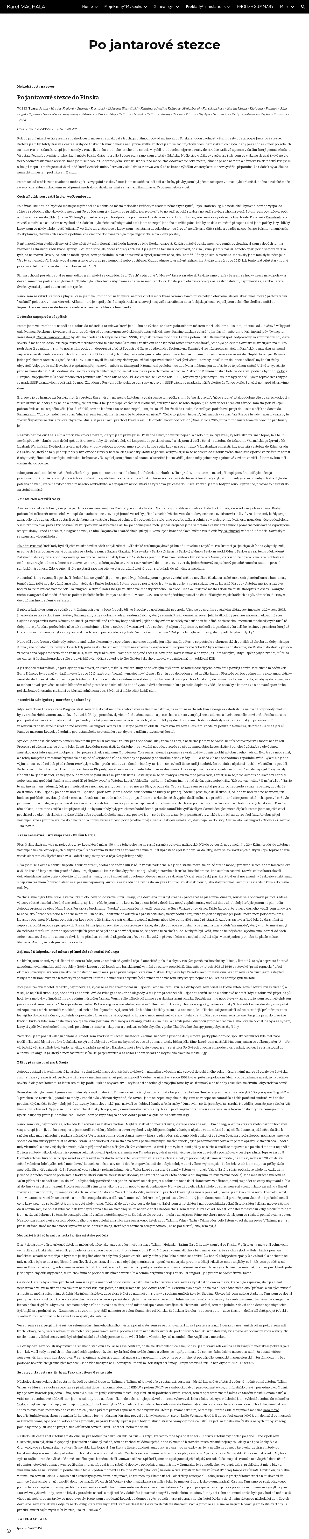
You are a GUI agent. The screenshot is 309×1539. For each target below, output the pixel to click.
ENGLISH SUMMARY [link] (255, 6)
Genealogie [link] (164, 6)
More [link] (284, 6)
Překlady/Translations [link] (206, 6)
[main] (154, 45)
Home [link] (87, 6)
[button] (303, 7)
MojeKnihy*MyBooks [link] (123, 6)
